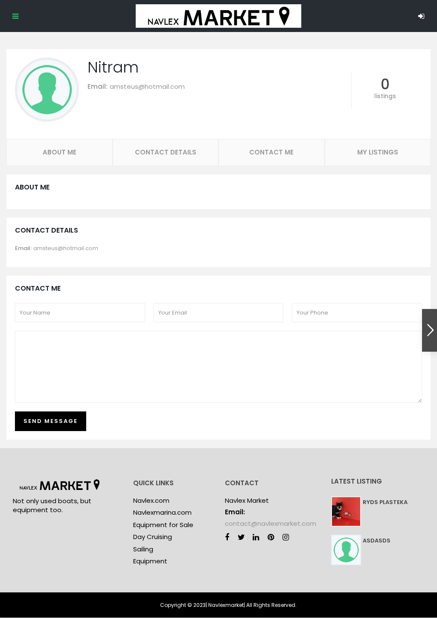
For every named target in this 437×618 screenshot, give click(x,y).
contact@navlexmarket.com (270, 523)
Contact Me (271, 152)
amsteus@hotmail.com (147, 86)
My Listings (377, 152)
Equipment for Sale (163, 524)
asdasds (376, 540)
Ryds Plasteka (385, 502)
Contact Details (165, 152)
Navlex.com (151, 500)
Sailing (143, 549)
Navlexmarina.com (162, 512)
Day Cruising (152, 536)
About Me (59, 152)
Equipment (150, 561)
